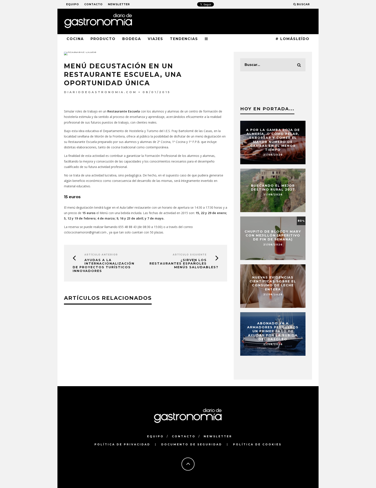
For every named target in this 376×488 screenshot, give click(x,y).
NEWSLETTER (119, 4)
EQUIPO (72, 4)
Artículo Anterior (101, 254)
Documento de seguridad (191, 444)
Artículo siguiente (190, 254)
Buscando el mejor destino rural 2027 (273, 187)
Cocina (75, 39)
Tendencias (184, 39)
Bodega (131, 39)
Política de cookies (257, 444)
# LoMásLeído (292, 39)
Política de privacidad (122, 444)
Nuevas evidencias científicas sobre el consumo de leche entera (273, 283)
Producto (103, 39)
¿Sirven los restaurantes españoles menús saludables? (183, 263)
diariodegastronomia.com (100, 92)
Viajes (155, 39)
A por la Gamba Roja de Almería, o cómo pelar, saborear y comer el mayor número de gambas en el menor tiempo (273, 140)
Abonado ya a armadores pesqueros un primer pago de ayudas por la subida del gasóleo (273, 331)
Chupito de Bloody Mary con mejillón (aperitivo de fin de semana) (273, 235)
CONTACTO (93, 4)
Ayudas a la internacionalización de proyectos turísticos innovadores (103, 265)
